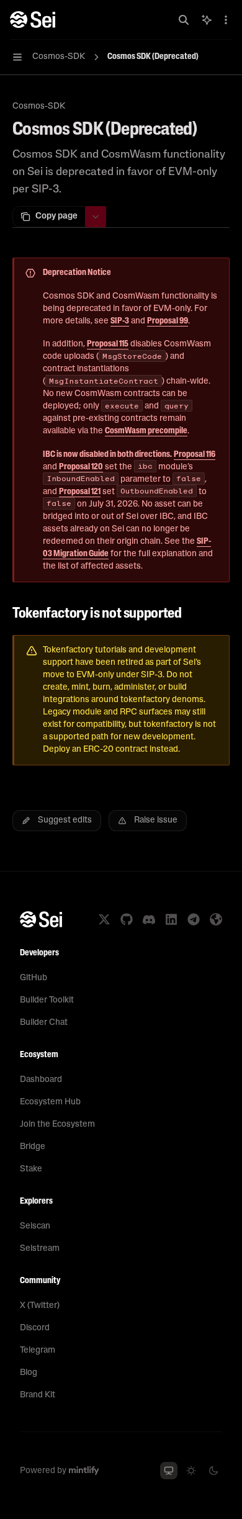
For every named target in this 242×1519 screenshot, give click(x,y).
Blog (28, 1372)
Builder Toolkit (47, 1000)
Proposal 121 (80, 492)
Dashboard (41, 1079)
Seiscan (35, 1226)
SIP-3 (119, 321)
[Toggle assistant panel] (206, 19)
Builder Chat (44, 1022)
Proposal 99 (167, 321)
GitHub (33, 978)
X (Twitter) (40, 1305)
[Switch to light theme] (191, 1470)
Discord (35, 1328)
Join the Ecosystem (57, 1124)
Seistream (40, 1248)
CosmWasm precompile (146, 431)
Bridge (32, 1147)
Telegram (37, 1350)
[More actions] (226, 20)
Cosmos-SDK (38, 106)
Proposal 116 (194, 454)
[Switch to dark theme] (213, 1470)
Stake (31, 1169)
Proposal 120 (81, 467)
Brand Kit (37, 1395)
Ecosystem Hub (50, 1102)
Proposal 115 (107, 344)
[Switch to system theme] (168, 1470)
